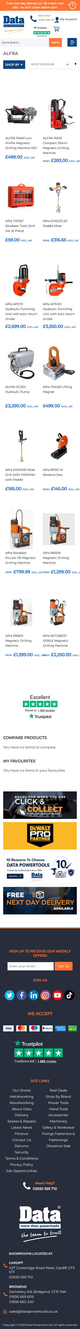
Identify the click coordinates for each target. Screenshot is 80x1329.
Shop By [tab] (12, 65)
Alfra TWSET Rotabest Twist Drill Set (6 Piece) (20, 226)
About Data (21, 1109)
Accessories (58, 1115)
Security (22, 1152)
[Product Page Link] (21, 114)
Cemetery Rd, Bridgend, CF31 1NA (37, 1292)
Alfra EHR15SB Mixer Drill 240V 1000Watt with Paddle (20, 475)
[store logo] (14, 24)
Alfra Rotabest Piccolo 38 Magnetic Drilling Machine (20, 558)
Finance (21, 1134)
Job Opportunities (21, 1171)
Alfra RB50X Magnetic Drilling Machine (56, 558)
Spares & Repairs (21, 1121)
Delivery (22, 1115)
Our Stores (22, 1090)
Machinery (58, 1121)
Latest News (21, 1127)
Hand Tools (58, 1109)
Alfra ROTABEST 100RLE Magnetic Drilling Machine (55, 641)
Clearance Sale (58, 1146)
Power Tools (58, 1103)
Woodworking (21, 1103)
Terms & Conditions (21, 1158)
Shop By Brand (58, 1097)
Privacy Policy (21, 1165)
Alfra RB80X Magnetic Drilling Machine (18, 641)
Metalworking (21, 1097)
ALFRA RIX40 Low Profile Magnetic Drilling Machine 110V (21, 143)
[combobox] (31, 42)
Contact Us (21, 1140)
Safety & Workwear (58, 1127)
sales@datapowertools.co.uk (33, 1311)
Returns (22, 1146)
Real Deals (58, 1090)
